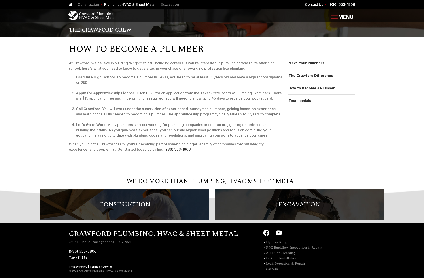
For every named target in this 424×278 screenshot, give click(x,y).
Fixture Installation (281, 258)
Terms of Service (101, 266)
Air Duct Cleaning (280, 253)
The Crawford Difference (310, 75)
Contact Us (314, 4)
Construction (88, 4)
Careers (272, 268)
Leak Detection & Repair (285, 263)
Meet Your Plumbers (306, 63)
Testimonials (299, 100)
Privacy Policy (78, 266)
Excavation (170, 4)
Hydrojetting (276, 242)
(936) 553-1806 (341, 4)
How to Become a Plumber (311, 88)
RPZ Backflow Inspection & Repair (294, 247)
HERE (150, 93)
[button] (342, 16)
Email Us (78, 258)
